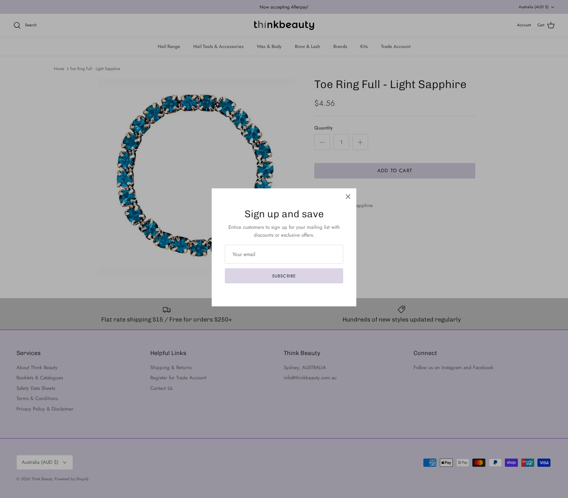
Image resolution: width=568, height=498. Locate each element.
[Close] (348, 196)
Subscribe (284, 276)
